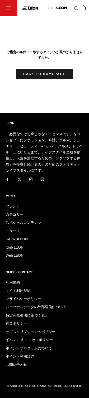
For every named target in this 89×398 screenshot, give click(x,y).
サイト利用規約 (18, 290)
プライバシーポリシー (23, 299)
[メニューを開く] (8, 8)
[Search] (76, 8)
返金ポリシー (16, 323)
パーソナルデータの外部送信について (36, 307)
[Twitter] (19, 179)
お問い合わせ (16, 364)
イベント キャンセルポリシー (29, 340)
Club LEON (14, 247)
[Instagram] (31, 179)
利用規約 (13, 282)
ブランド (13, 206)
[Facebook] (7, 179)
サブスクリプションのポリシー (31, 332)
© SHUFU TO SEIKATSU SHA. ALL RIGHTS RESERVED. (44, 386)
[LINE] (42, 179)
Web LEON (14, 255)
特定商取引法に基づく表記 (27, 315)
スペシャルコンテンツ (23, 222)
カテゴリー (14, 214)
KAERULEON (17, 239)
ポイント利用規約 (20, 356)
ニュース (13, 231)
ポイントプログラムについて (29, 348)
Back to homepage (44, 74)
